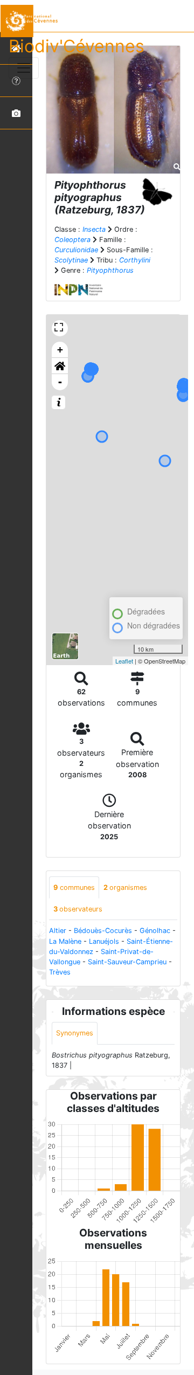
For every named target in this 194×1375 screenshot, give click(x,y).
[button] (60, 366)
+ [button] (60, 349)
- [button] (60, 382)
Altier (57, 931)
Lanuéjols (104, 941)
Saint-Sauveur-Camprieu (127, 962)
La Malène (65, 941)
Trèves (60, 972)
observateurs (77, 909)
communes (74, 887)
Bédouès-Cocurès (103, 931)
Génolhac (155, 931)
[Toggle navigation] (24, 68)
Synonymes (74, 1033)
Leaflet (124, 661)
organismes (125, 887)
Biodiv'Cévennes (76, 46)
